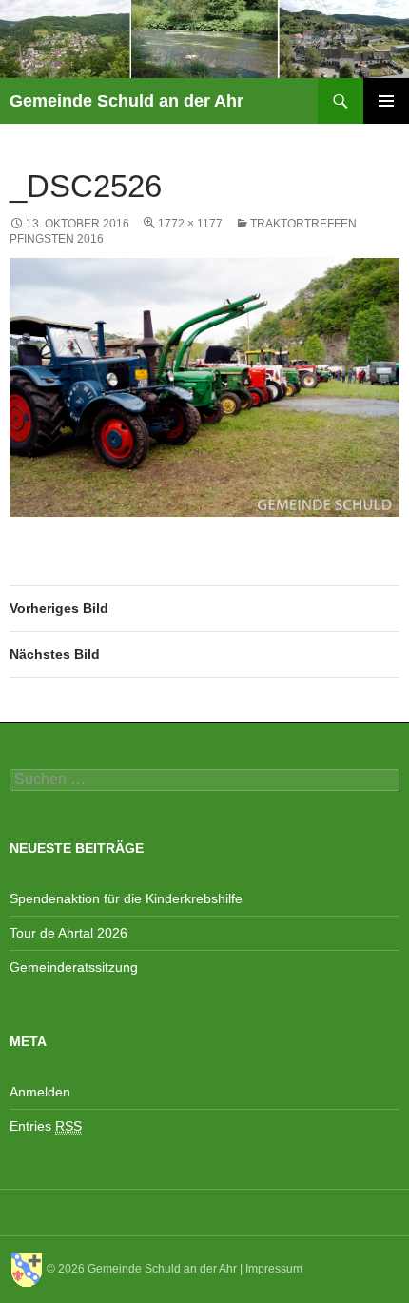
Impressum (273, 1268)
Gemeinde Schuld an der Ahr (126, 100)
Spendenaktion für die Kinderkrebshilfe (126, 898)
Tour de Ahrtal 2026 (68, 932)
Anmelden (40, 1091)
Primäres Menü (386, 101)
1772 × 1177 (190, 223)
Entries (46, 1126)
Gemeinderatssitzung (76, 967)
